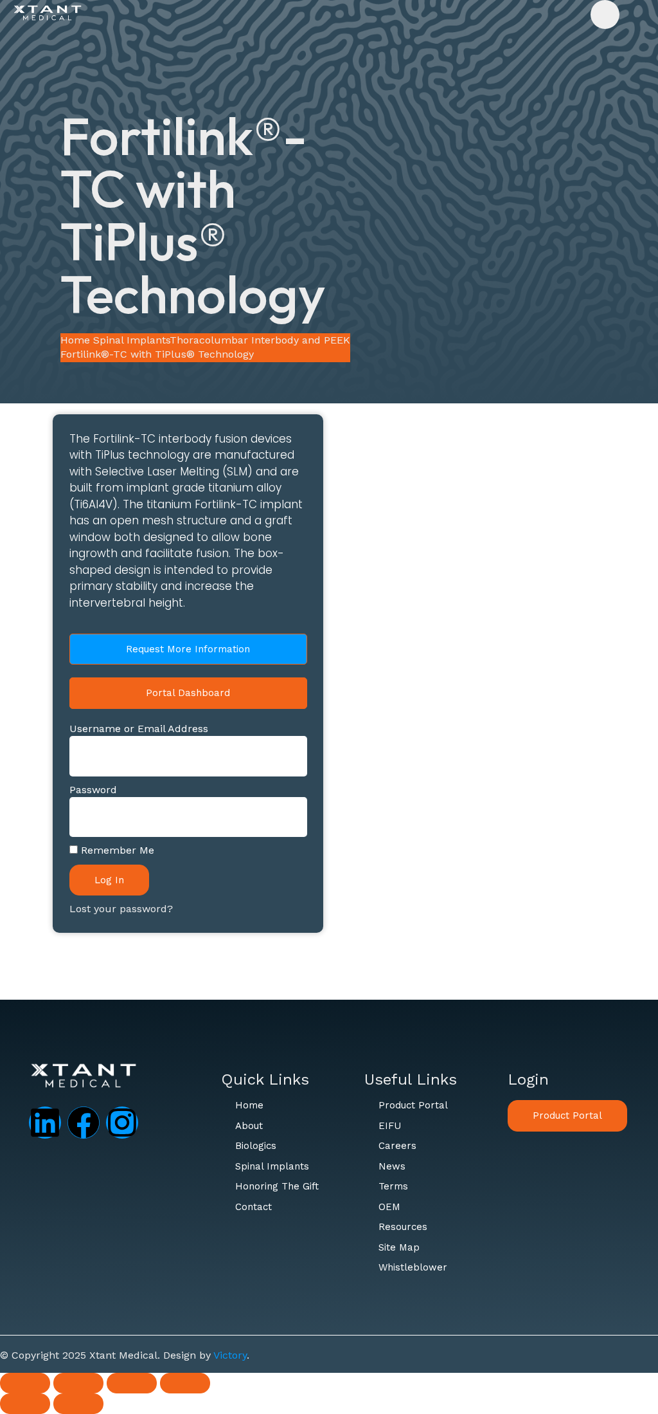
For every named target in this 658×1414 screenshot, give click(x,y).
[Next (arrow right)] (78, 1403)
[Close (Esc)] (185, 1383)
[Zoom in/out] (25, 1383)
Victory (230, 1355)
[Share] (132, 1383)
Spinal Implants (131, 340)
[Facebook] (83, 1122)
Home (75, 340)
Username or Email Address (138, 728)
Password (93, 790)
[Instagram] (122, 1122)
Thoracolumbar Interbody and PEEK (260, 340)
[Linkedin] (45, 1122)
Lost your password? (121, 909)
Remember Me (116, 850)
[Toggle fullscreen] (78, 1383)
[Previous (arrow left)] (25, 1403)
